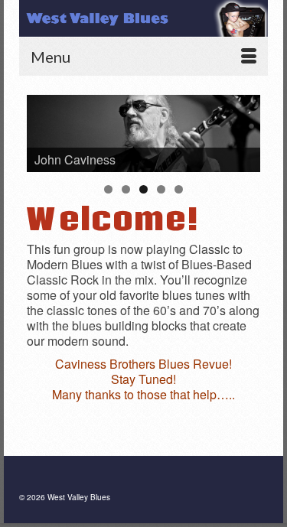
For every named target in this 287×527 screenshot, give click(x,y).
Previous (45, 130)
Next (241, 130)
